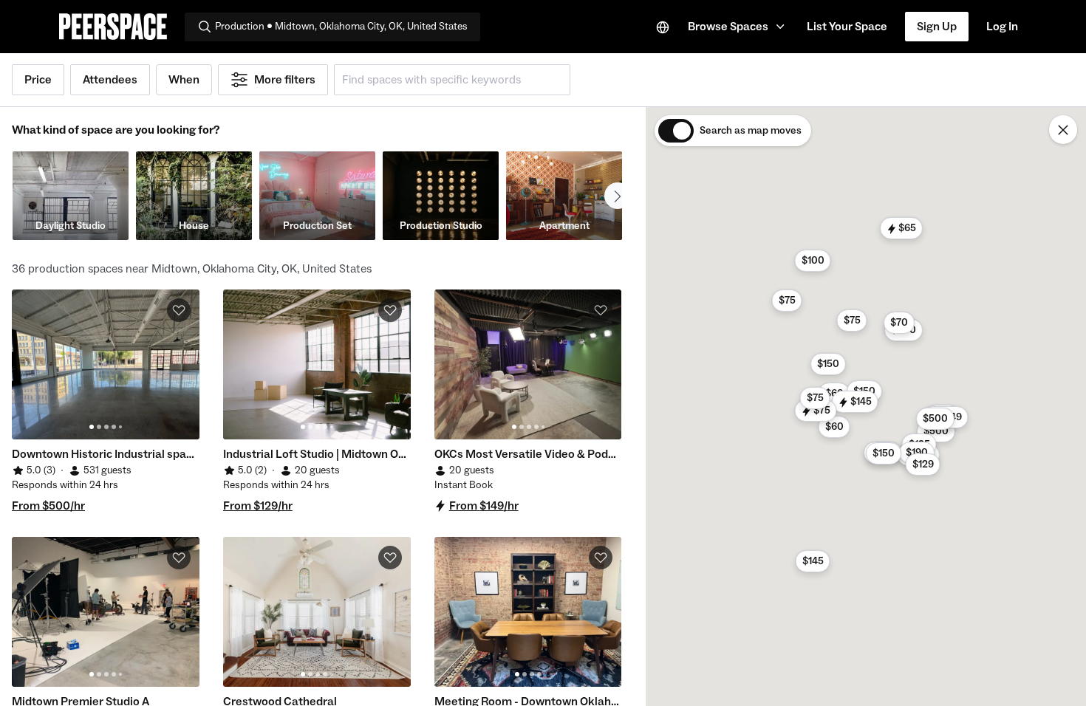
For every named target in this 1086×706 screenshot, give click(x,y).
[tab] (91, 427)
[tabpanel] (105, 364)
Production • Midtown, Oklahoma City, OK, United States (341, 26)
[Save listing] (179, 310)
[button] (738, 26)
